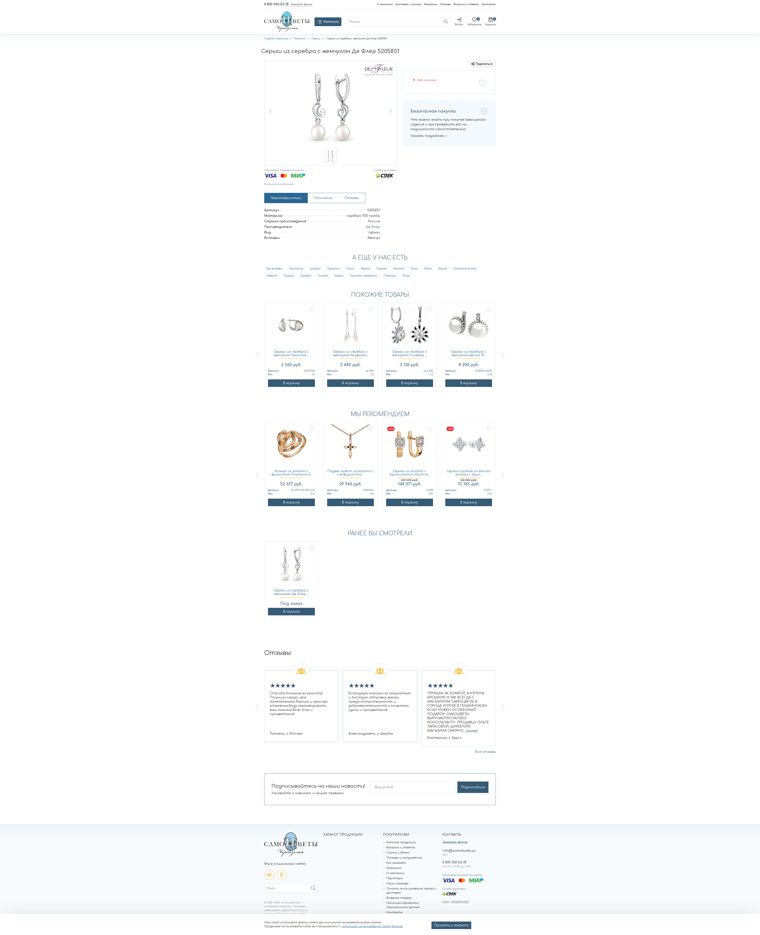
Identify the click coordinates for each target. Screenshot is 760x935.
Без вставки (275, 268)
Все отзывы (485, 752)
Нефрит (272, 275)
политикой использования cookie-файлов (372, 926)
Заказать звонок (455, 842)
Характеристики (286, 198)
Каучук (442, 268)
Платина (390, 275)
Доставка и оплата (408, 4)
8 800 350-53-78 (276, 4)
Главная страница (276, 38)
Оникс (350, 268)
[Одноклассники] (281, 875)
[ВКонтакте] (269, 875)
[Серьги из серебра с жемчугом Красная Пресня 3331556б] (291, 326)
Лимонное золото (465, 268)
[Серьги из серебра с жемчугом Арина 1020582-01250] (468, 326)
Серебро (305, 275)
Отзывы (445, 4)
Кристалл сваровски (363, 275)
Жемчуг (365, 268)
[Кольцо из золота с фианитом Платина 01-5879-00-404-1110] (291, 446)
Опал (414, 268)
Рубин (428, 268)
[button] (270, 111)
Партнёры (394, 878)
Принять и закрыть (451, 925)
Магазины (430, 4)
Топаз (405, 275)
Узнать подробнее (427, 136)
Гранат (382, 268)
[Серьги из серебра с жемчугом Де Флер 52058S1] (291, 565)
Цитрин (315, 268)
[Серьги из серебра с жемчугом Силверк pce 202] (409, 326)
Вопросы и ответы (466, 4)
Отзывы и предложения (404, 857)
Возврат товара (399, 897)
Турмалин (333, 268)
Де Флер (373, 227)
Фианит (398, 268)
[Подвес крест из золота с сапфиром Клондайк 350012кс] (350, 446)
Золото (323, 275)
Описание (323, 198)
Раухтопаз (296, 268)
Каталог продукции (401, 842)
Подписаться (473, 787)
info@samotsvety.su (459, 851)
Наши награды (397, 883)
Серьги (316, 38)
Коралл (339, 275)
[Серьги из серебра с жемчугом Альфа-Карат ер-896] (350, 326)
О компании (385, 4)
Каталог (299, 38)
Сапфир (289, 275)
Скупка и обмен (397, 852)
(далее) (472, 730)
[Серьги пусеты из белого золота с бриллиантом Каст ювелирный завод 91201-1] (468, 446)
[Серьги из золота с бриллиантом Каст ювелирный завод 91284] (409, 446)
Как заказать (396, 862)
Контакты (489, 4)
